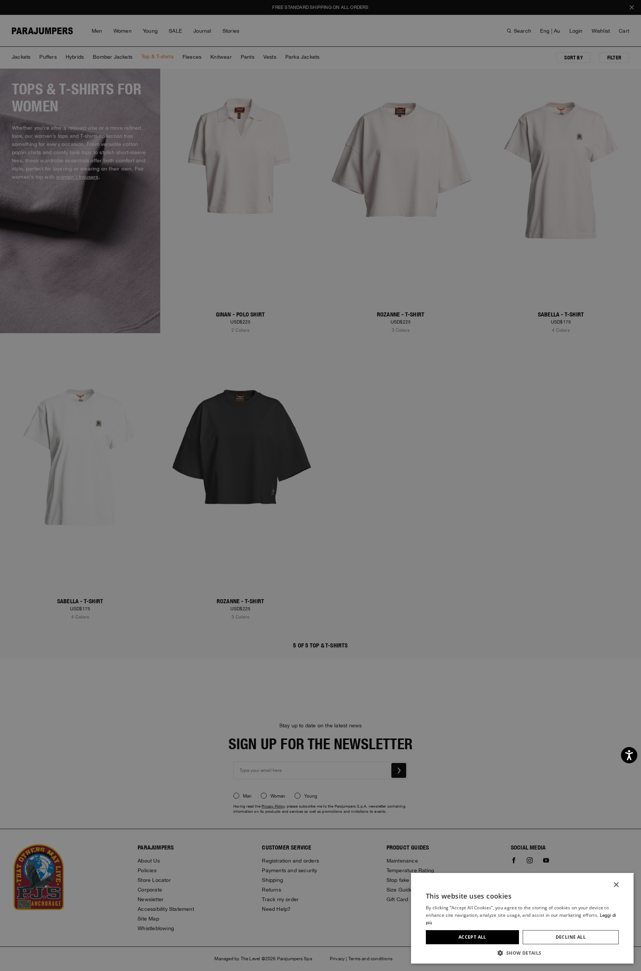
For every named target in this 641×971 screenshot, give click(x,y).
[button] (522, 952)
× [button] (616, 885)
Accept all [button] (472, 937)
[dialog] (320, 485)
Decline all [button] (571, 937)
